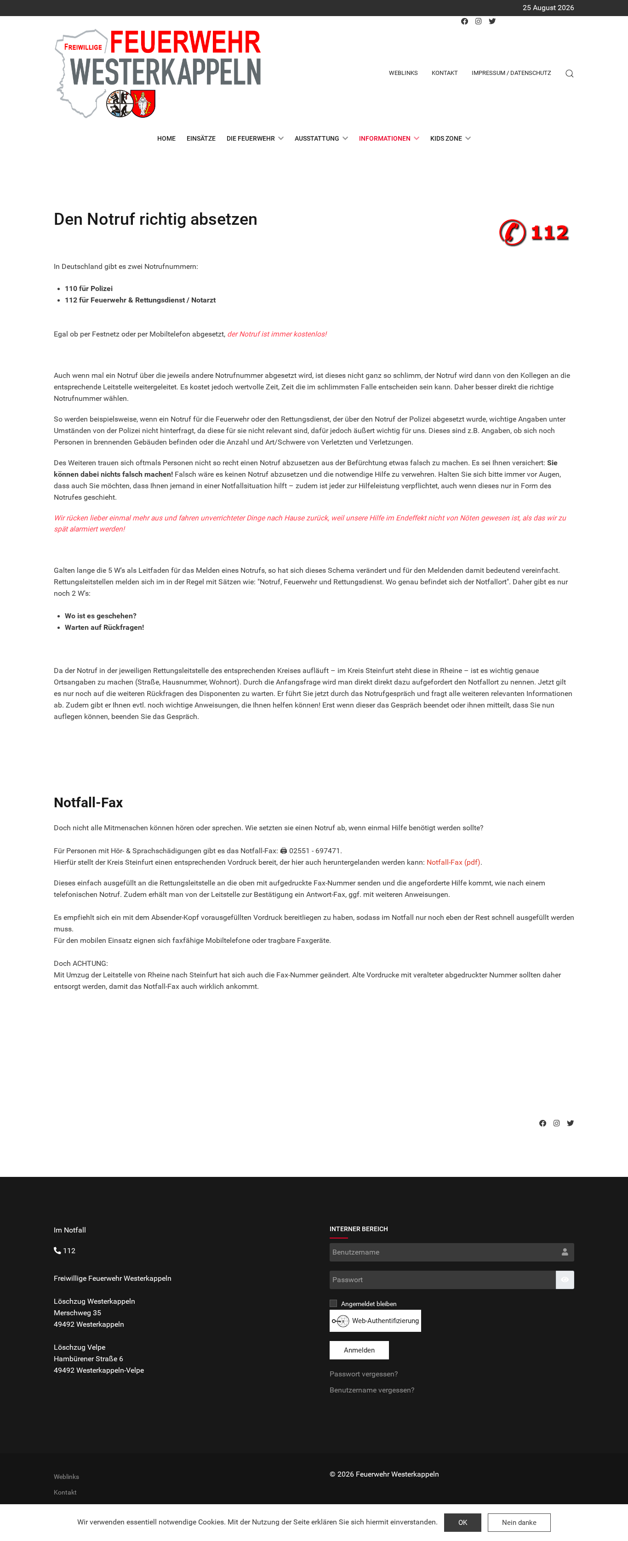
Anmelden (359, 1350)
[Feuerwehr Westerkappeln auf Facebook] (464, 21)
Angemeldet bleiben (368, 1303)
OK (462, 1522)
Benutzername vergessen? (372, 1390)
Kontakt (445, 72)
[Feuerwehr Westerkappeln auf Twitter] (492, 21)
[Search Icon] (569, 73)
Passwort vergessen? (364, 1374)
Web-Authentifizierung (384, 1321)
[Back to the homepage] (158, 74)
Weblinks (403, 72)
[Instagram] (557, 1123)
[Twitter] (570, 1123)
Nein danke (519, 1522)
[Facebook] (543, 1123)
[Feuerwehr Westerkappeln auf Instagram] (478, 21)
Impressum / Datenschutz (511, 72)
